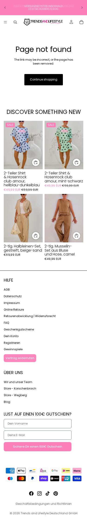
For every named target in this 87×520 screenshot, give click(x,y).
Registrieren (12, 343)
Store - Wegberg (15, 395)
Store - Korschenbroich (20, 388)
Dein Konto (11, 336)
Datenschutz (13, 296)
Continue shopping (43, 79)
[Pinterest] (55, 493)
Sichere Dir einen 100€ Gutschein (37, 446)
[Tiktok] (47, 493)
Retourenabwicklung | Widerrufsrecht (30, 316)
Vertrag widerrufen (20, 358)
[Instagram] (39, 493)
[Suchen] (15, 22)
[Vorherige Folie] (5, 8)
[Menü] (5, 22)
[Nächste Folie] (82, 8)
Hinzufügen (39, 162)
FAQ (6, 323)
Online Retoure (14, 309)
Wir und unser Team (18, 382)
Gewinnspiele (13, 349)
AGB (7, 289)
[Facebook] (31, 493)
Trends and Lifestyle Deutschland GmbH (49, 513)
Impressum (12, 303)
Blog (7, 402)
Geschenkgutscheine (19, 329)
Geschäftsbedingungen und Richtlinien (44, 504)
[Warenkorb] (81, 22)
